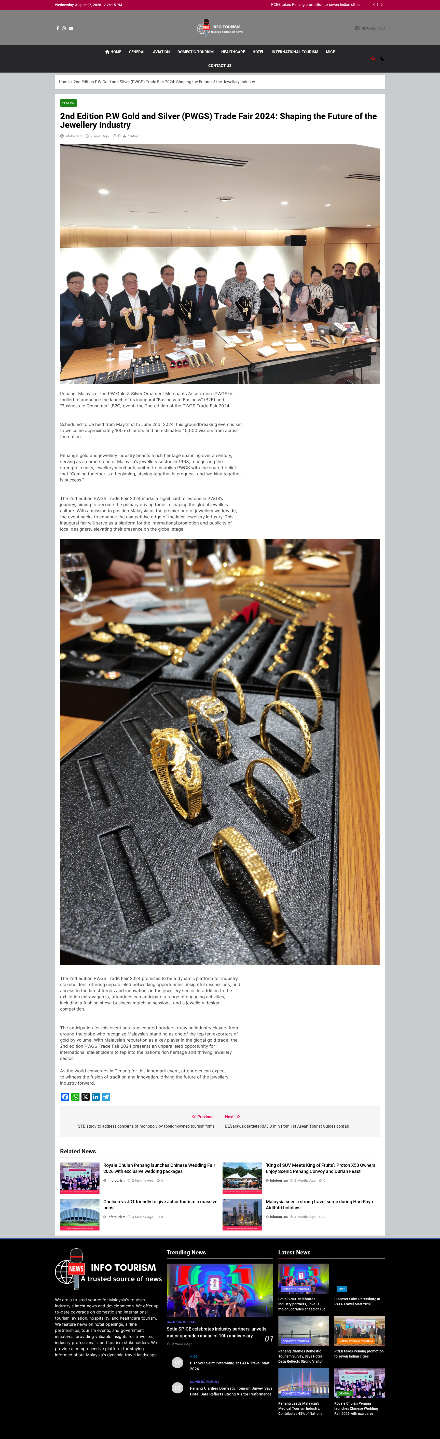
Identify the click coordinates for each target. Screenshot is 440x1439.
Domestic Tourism (195, 52)
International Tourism (295, 52)
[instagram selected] (64, 28)
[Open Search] (373, 59)
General (137, 52)
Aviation (161, 52)
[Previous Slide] (373, 5)
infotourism (73, 136)
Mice (330, 52)
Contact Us (219, 65)
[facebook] (58, 28)
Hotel (258, 52)
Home (115, 52)
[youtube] (71, 28)
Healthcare (233, 52)
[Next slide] (381, 5)
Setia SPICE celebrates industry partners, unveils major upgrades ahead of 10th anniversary (294, 5)
